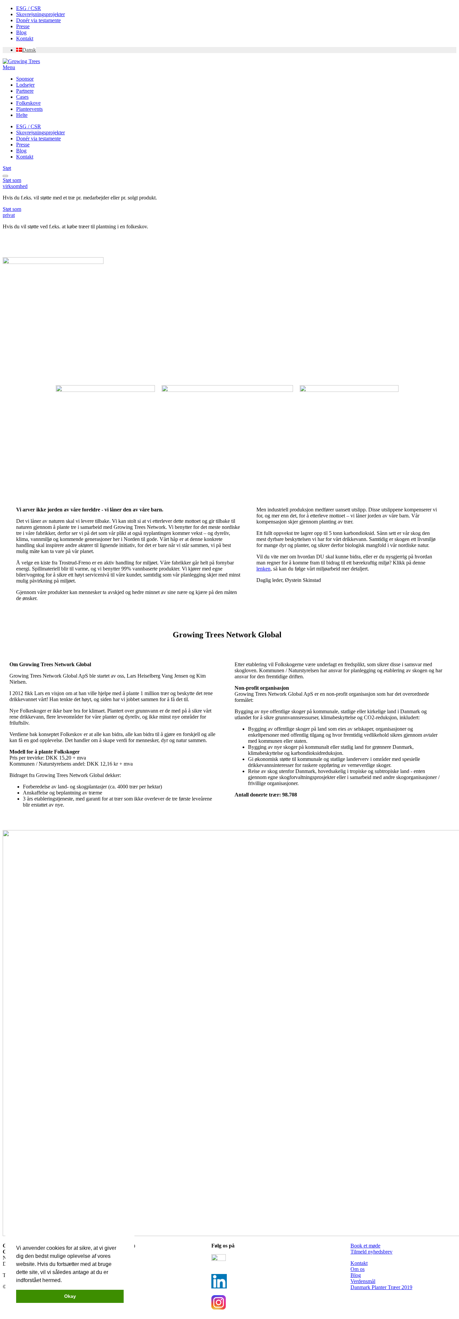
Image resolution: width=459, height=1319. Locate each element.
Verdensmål (362, 1281)
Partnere (25, 91)
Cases (22, 97)
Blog (21, 32)
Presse (23, 26)
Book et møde (365, 1245)
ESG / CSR (28, 8)
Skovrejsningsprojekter (40, 14)
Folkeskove (28, 103)
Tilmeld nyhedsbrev (371, 1252)
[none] (236, 50)
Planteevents (29, 109)
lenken (263, 569)
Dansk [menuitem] (29, 50)
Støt (7, 168)
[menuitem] (26, 50)
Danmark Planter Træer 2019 (381, 1287)
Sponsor (25, 79)
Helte (22, 115)
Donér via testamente (38, 20)
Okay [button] (70, 1296)
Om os (357, 1269)
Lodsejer (25, 85)
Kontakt (24, 38)
